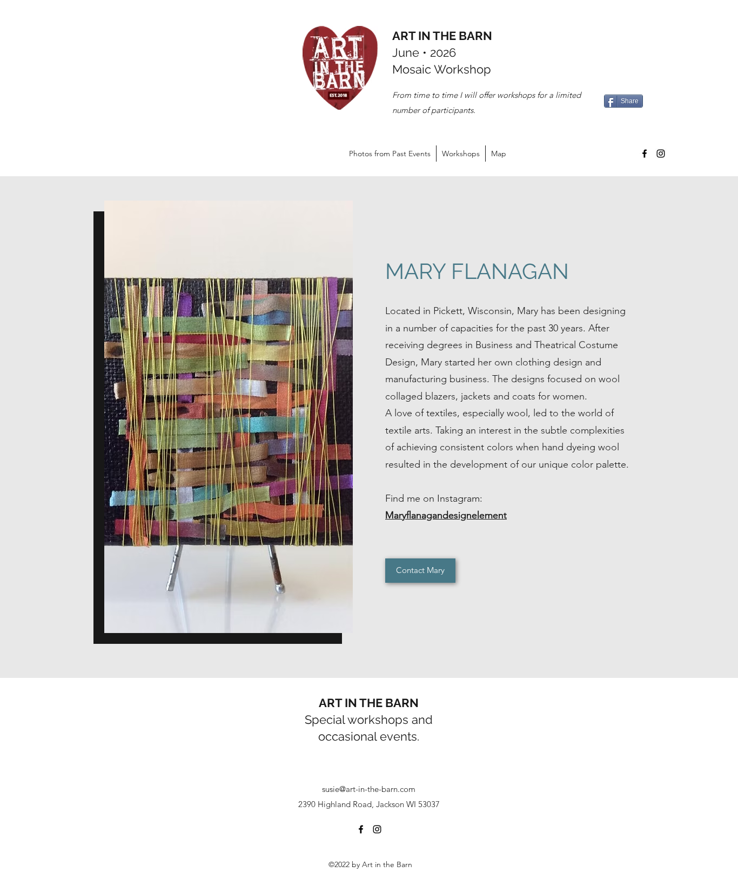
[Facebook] (644, 153)
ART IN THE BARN (442, 36)
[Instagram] (660, 153)
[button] (228, 417)
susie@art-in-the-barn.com (368, 789)
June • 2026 (424, 52)
